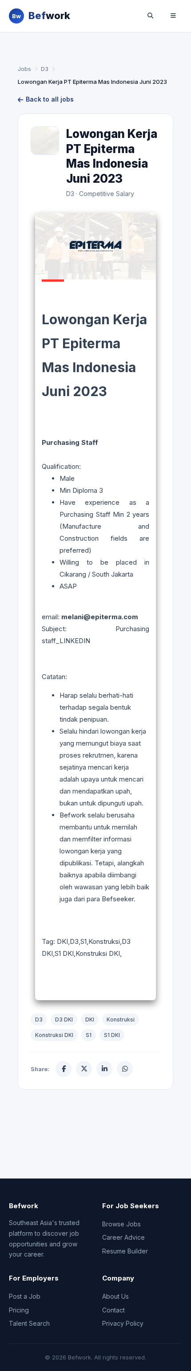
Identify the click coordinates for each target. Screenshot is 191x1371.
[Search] (150, 16)
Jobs (24, 68)
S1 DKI (112, 1035)
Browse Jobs (121, 1224)
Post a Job (24, 1296)
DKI (89, 1019)
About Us (115, 1296)
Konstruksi (121, 1019)
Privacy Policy (122, 1323)
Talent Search (29, 1323)
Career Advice (123, 1237)
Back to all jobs (50, 99)
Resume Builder (125, 1251)
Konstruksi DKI (54, 1035)
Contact (113, 1310)
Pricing (19, 1310)
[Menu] (173, 16)
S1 (89, 1035)
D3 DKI (64, 1019)
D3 (44, 68)
